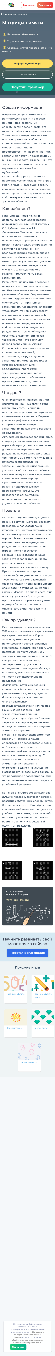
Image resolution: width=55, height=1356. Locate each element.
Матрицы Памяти (17, 899)
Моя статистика (27, 74)
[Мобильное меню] (4, 5)
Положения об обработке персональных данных (29, 1334)
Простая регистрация (27, 953)
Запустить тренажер (27, 87)
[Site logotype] (11, 5)
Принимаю (18, 1347)
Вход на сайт (29, 5)
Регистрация (45, 5)
